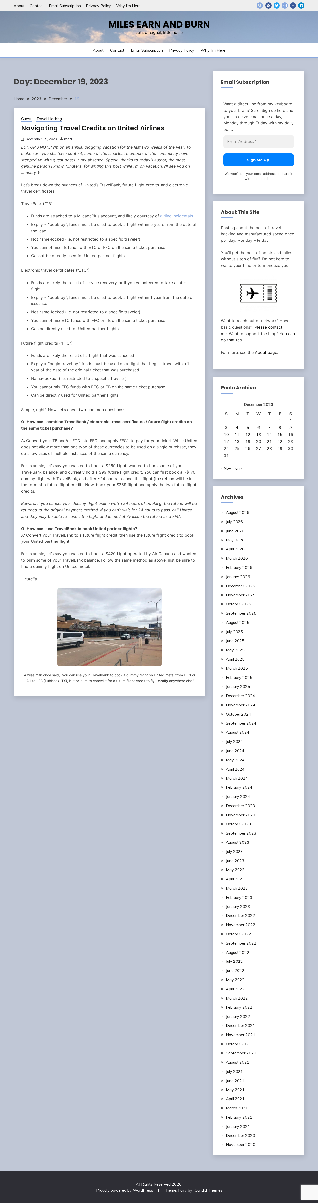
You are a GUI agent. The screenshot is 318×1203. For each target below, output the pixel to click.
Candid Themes (209, 1190)
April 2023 (235, 878)
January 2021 (238, 1126)
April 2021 (235, 1098)
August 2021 (237, 1062)
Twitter (277, 5)
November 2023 (240, 814)
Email (285, 5)
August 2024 (237, 732)
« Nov (226, 468)
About (19, 5)
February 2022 (239, 1007)
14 (269, 434)
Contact (37, 5)
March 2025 (237, 668)
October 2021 (238, 1043)
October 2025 (238, 604)
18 (237, 441)
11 (237, 434)
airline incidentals (176, 215)
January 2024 (238, 796)
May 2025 (235, 649)
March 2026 (237, 558)
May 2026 (235, 540)
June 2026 (235, 530)
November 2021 (240, 1034)
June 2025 (235, 640)
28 (269, 448)
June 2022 (235, 970)
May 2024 (235, 759)
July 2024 (234, 741)
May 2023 (235, 869)
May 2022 (235, 979)
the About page (262, 352)
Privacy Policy (98, 5)
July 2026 (234, 521)
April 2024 (235, 769)
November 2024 (240, 704)
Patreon (301, 5)
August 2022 (237, 952)
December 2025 (240, 585)
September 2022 (241, 943)
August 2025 (237, 622)
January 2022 (238, 1016)
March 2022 (237, 998)
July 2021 (234, 1071)
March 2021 (237, 1107)
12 (247, 434)
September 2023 (241, 833)
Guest (26, 118)
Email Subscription (65, 5)
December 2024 (240, 695)
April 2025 (235, 659)
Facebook (293, 5)
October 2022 (238, 933)
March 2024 (237, 778)
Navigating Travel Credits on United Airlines (92, 128)
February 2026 (239, 567)
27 (258, 448)
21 (269, 441)
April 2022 (235, 988)
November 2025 (240, 594)
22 (280, 441)
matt (68, 139)
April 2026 (235, 548)
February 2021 (239, 1117)
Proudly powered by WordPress (125, 1190)
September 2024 (241, 723)
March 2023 (237, 888)
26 (247, 448)
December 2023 (240, 805)
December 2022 (240, 915)
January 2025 (238, 686)
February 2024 (239, 787)
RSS (268, 5)
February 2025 (239, 677)
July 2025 (234, 631)
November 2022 (240, 924)
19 (247, 441)
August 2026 (237, 512)
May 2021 (235, 1089)
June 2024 (235, 750)
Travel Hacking (49, 118)
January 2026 (238, 576)
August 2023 (237, 842)
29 (280, 448)
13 (258, 434)
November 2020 (240, 1144)
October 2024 (238, 714)
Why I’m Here (128, 5)
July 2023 (234, 851)
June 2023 (235, 860)
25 (237, 448)
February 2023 (239, 897)
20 (258, 441)
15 (280, 434)
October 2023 (238, 823)
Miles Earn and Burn (159, 24)
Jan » (238, 468)
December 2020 (240, 1135)
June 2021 (235, 1080)
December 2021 (240, 1025)
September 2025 (241, 613)
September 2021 (241, 1052)
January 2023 (238, 906)
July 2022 (234, 961)
